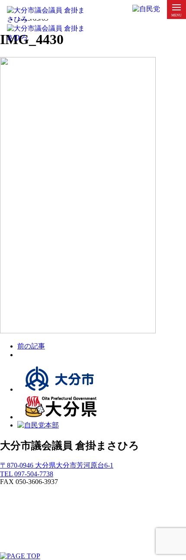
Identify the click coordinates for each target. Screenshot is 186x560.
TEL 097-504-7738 (26, 474)
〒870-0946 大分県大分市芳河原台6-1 (56, 465)
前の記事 (31, 346)
